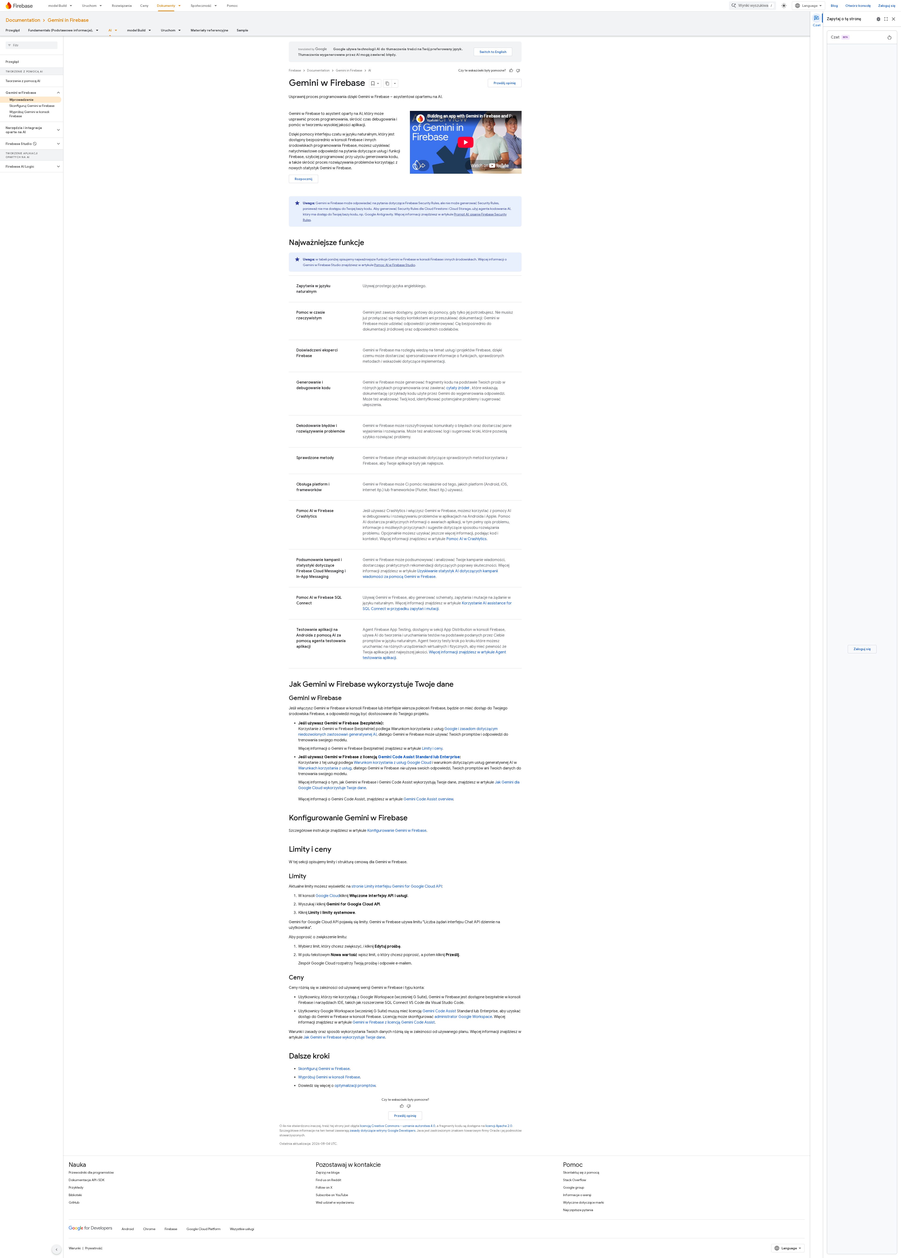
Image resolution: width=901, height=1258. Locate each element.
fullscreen (886, 19)
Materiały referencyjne (209, 30)
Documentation (23, 20)
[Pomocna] (511, 70)
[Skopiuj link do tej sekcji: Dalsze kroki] (334, 1056)
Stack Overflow (574, 1180)
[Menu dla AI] (117, 30)
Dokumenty (166, 6)
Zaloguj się (886, 6)
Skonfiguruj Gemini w (324, 1068)
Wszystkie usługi (242, 1229)
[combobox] (752, 5)
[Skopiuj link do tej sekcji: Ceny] (308, 978)
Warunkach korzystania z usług (324, 768)
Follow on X (324, 1187)
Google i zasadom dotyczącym (471, 729)
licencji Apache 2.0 (498, 1126)
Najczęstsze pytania (578, 1210)
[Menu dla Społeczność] (217, 5)
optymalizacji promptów (355, 1085)
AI (110, 30)
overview (428, 799)
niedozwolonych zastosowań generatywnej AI (337, 734)
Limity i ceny (432, 748)
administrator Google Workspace (463, 1016)
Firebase (295, 70)
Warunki (75, 1248)
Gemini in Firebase (68, 20)
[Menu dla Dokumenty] (181, 5)
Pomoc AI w (394, 265)
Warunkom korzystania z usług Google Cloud (392, 762)
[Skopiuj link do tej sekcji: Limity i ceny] (336, 850)
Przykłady (76, 1187)
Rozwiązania (122, 6)
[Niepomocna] (518, 70)
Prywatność (94, 1248)
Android (128, 1229)
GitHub (74, 1202)
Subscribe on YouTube (332, 1195)
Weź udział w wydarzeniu (335, 1202)
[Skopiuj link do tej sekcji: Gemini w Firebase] (346, 698)
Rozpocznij (303, 179)
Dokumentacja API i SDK (86, 1180)
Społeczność (201, 6)
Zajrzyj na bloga (328, 1172)
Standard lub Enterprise (419, 757)
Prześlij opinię (505, 83)
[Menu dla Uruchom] (102, 5)
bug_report (878, 19)
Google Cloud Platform (204, 1229)
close (893, 19)
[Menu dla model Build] (72, 5)
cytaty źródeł (457, 388)
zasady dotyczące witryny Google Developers (382, 1131)
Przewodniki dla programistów (91, 1172)
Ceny (144, 6)
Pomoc (232, 6)
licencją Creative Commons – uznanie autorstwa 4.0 (397, 1126)
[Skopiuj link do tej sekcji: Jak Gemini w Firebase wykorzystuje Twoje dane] (458, 685)
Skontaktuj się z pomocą (581, 1172)
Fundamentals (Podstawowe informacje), (60, 30)
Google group (573, 1187)
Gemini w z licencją (394, 1022)
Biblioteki (75, 1195)
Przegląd (13, 30)
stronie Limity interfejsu (396, 886)
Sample (242, 30)
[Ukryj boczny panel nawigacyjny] (56, 1249)
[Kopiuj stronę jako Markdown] (387, 83)
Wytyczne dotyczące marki (583, 1202)
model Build (57, 6)
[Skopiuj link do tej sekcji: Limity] (311, 876)
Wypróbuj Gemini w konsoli (329, 1077)
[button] (28, 93)
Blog (834, 6)
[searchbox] (31, 45)
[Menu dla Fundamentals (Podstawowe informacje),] (98, 30)
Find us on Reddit (328, 1180)
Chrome (149, 1229)
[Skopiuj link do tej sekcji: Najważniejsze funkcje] (369, 243)
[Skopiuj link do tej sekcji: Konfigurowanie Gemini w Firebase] (412, 818)
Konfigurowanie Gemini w (396, 830)
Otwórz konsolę (858, 6)
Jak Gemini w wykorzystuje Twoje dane (344, 1037)
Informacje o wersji (577, 1195)
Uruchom (89, 6)
